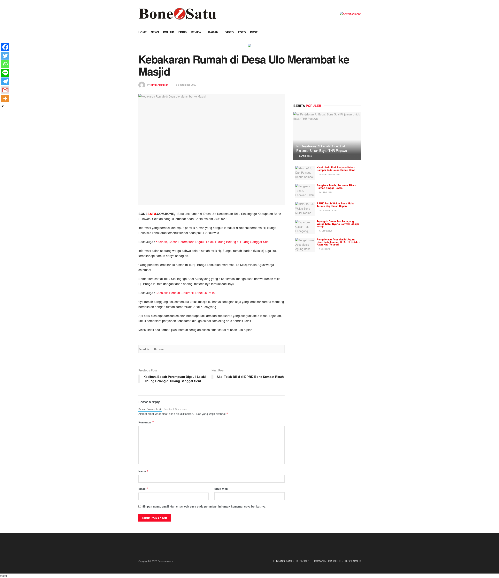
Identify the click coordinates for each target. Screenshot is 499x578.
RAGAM (213, 32)
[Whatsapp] (5, 64)
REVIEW (196, 32)
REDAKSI (301, 561)
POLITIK (168, 32)
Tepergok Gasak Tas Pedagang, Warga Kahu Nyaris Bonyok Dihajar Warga (338, 223)
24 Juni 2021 (325, 192)
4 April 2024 (305, 155)
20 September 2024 (329, 174)
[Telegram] (5, 81)
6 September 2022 (186, 84)
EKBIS (182, 32)
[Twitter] (5, 56)
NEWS (155, 32)
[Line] (5, 73)
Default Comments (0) (150, 409)
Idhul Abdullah (159, 84)
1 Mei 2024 (324, 248)
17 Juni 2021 (325, 230)
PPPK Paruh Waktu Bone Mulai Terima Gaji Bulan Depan (335, 204)
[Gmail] (5, 90)
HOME (142, 32)
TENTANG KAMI (282, 561)
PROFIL (255, 32)
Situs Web (221, 489)
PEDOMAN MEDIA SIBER (326, 561)
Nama (143, 471)
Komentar (146, 422)
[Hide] (2, 106)
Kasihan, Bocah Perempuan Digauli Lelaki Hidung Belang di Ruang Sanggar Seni (212, 241)
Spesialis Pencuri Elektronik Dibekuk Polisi (185, 292)
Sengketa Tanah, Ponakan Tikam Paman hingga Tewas (336, 186)
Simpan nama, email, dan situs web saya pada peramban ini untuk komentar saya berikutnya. (204, 506)
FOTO (242, 32)
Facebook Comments (175, 409)
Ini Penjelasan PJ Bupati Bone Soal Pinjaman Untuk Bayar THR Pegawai (321, 148)
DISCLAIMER (353, 561)
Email (143, 489)
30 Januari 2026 (327, 210)
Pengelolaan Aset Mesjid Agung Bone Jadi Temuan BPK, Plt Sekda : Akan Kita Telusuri (338, 242)
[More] (5, 98)
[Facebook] (5, 47)
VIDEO (229, 32)
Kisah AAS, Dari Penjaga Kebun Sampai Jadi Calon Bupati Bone (336, 168)
